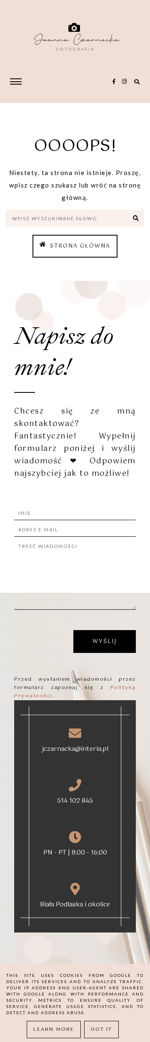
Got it (101, 1029)
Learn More (53, 1029)
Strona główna (80, 246)
